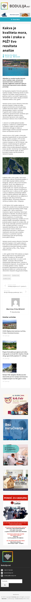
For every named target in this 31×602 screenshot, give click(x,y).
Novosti (17, 57)
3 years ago (8, 57)
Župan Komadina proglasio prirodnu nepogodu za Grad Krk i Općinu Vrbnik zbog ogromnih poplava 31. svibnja (15, 354)
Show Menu (16, 19)
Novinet (4, 598)
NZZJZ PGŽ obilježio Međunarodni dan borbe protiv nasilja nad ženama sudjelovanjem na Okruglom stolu (15, 377)
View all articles (16, 312)
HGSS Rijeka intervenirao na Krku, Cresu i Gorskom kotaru (14, 332)
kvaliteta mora (6, 275)
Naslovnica (16, 594)
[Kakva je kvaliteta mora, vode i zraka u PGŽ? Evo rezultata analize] (15, 67)
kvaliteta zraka (6, 278)
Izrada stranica (19, 598)
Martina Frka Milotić (11, 55)
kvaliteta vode (15, 275)
